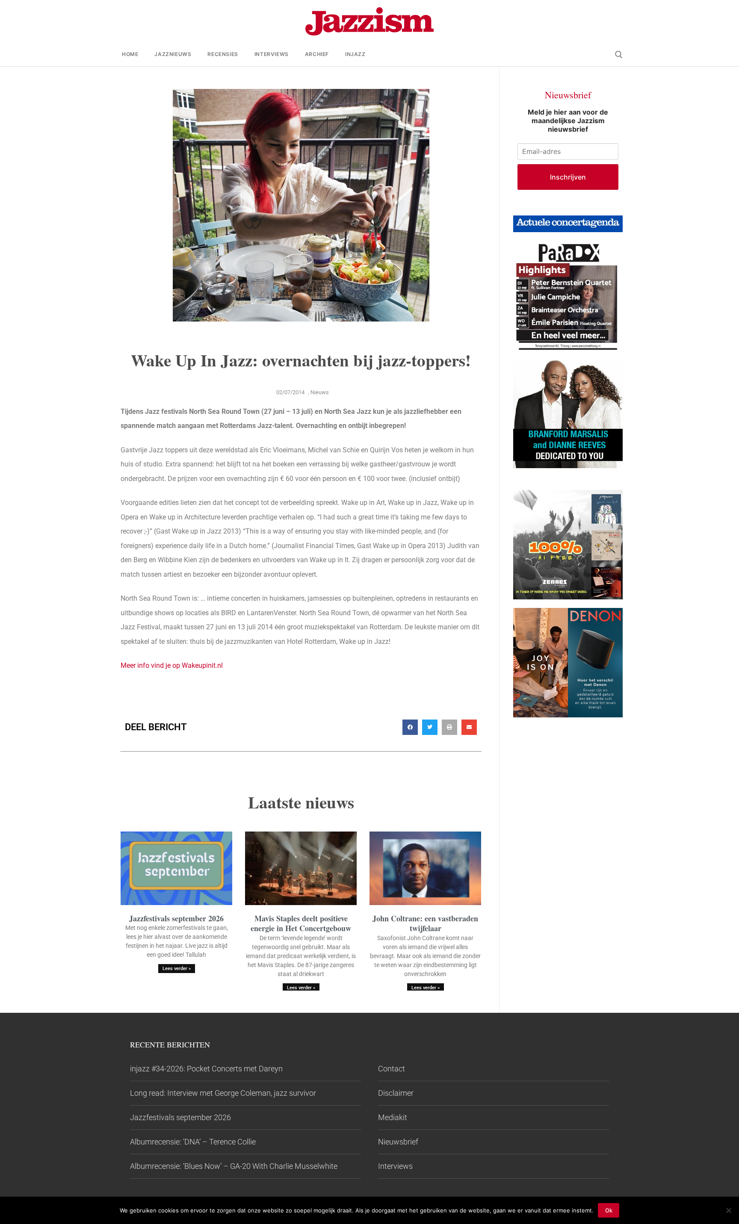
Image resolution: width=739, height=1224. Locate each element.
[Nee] (728, 1210)
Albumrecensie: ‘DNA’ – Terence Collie (193, 1141)
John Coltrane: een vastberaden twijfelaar (425, 923)
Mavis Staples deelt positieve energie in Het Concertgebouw (301, 923)
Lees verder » (177, 968)
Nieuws (319, 392)
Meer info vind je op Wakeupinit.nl (172, 665)
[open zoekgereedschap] (619, 55)
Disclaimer (396, 1092)
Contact (391, 1068)
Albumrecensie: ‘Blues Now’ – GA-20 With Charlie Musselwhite (233, 1166)
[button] (410, 727)
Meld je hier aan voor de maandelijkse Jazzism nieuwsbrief (568, 120)
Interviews (395, 1166)
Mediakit (392, 1117)
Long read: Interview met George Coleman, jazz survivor (223, 1092)
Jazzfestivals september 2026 (176, 918)
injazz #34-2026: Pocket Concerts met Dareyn (206, 1068)
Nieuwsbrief (398, 1141)
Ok (608, 1210)
